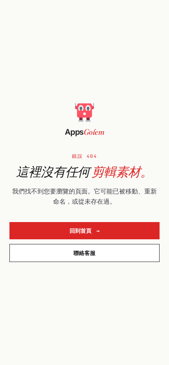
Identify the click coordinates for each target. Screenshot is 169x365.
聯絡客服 (84, 252)
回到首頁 (84, 230)
